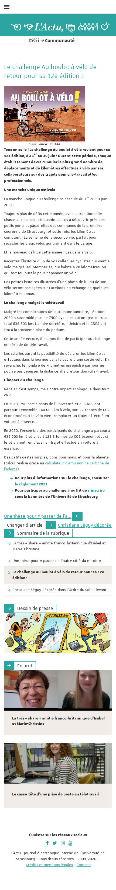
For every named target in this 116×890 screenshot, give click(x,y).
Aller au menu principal (106, 21)
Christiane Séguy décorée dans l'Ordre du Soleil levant (59, 589)
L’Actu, (49, 27)
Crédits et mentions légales (49, 864)
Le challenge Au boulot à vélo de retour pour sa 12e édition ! (58, 575)
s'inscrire (96, 490)
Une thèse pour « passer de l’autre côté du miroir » (56, 560)
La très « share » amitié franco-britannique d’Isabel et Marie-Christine (59, 546)
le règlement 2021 (31, 484)
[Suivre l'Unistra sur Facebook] (47, 842)
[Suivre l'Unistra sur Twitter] (55, 842)
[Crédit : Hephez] (58, 633)
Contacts (84, 864)
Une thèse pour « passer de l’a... (37, 516)
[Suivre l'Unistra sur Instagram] (63, 842)
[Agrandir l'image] (44, 116)
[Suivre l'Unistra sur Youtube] (71, 842)
